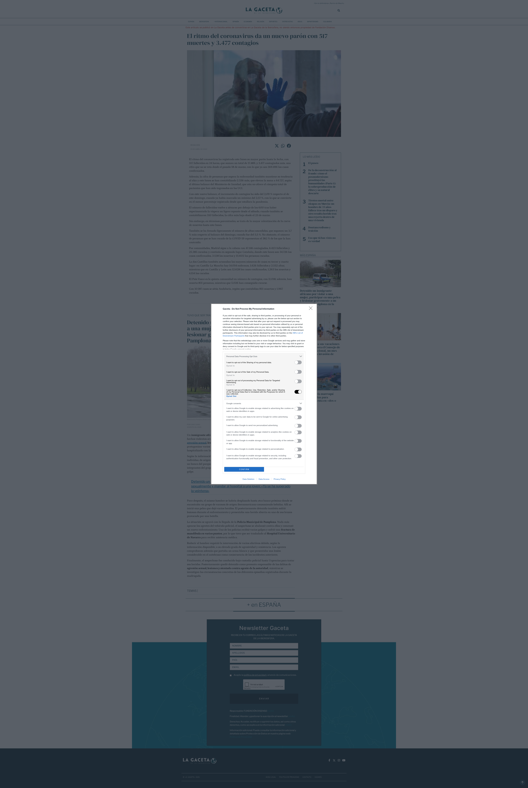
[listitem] (264, 356)
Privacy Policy (280, 479)
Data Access (264, 479)
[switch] (298, 362)
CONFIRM (244, 469)
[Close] (311, 309)
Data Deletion (248, 479)
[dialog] (264, 394)
